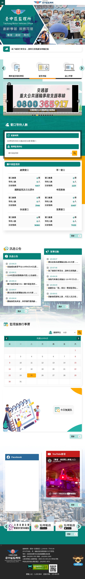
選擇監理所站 (16, 147)
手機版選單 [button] (2, 2)
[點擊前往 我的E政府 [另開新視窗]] (30, 566)
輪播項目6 (43, 115)
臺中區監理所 (45, 2)
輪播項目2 (35, 115)
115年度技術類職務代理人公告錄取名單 (23, 274)
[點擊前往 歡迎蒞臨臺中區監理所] (42, 25)
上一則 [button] (3, 68)
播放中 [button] (9, 84)
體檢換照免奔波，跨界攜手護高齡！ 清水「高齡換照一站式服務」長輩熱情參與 (23, 299)
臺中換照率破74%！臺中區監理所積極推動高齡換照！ (23, 282)
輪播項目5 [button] (41, 115)
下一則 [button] (81, 68)
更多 (73, 236)
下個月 (78, 338)
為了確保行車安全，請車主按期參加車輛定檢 (64, 269)
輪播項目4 (39, 115)
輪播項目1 (32, 115)
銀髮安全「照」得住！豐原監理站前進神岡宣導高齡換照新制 (64, 286)
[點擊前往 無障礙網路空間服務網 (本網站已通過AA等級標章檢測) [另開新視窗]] (40, 567)
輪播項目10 (52, 115)
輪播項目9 (50, 115)
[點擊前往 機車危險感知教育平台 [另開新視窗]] (66, 526)
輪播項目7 (46, 115)
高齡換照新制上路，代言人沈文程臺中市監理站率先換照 (64, 295)
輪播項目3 (37, 115)
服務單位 (57, 332)
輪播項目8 (48, 115)
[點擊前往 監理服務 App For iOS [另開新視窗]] (42, 526)
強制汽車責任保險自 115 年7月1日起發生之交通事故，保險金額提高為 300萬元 (44, 49)
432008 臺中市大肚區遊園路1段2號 (38, 554)
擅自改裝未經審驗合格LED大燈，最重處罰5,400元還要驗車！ (23, 291)
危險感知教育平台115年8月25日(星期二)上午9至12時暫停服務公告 (23, 265)
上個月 (6, 338)
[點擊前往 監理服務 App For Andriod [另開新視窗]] (18, 526)
